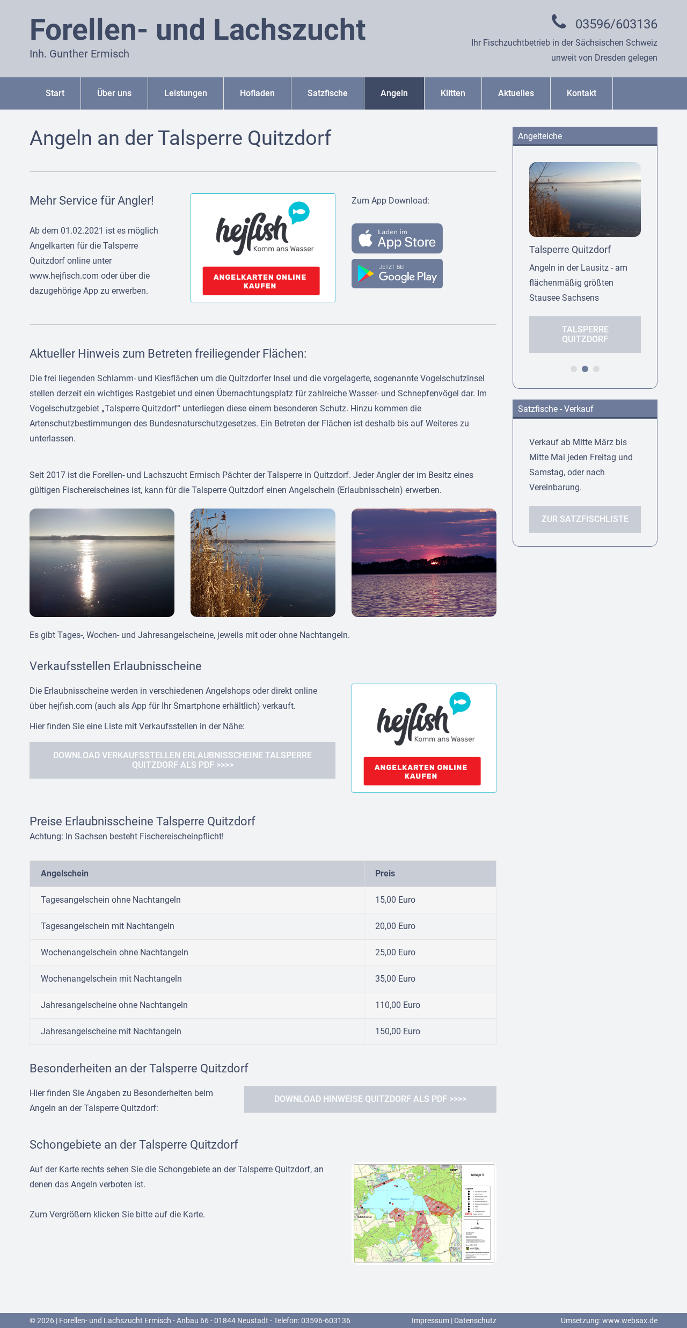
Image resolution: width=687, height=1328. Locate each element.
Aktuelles (516, 93)
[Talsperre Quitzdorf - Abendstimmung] (424, 516)
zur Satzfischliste (585, 519)
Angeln (394, 93)
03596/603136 (616, 24)
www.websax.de (629, 1320)
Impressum (430, 1320)
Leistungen (185, 93)
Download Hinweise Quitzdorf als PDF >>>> (370, 1099)
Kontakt (581, 93)
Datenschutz (475, 1320)
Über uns (114, 93)
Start (55, 93)
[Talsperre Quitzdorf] (102, 516)
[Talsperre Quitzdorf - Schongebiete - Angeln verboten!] (424, 1169)
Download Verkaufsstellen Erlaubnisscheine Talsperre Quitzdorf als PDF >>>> (182, 760)
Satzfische (328, 93)
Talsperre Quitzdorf (585, 334)
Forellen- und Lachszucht (198, 29)
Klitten (453, 93)
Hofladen (257, 93)
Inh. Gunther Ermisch (79, 53)
